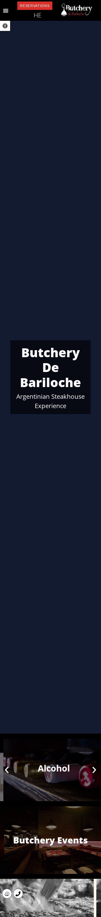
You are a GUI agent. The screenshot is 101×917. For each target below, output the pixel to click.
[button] (5, 10)
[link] (5, 26)
